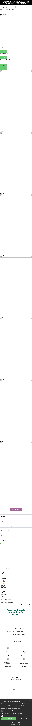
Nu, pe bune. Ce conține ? (7, 526)
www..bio (16, 641)
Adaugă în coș (16, 509)
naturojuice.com (24, 655)
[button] (3, 51)
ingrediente (4, 521)
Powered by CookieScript (16, 724)
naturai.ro (24, 666)
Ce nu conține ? (5, 530)
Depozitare (4, 540)
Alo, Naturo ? (16, 677)
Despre (3, 516)
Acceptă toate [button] (8, 718)
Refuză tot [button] (24, 718)
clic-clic (16, 688)
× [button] (30, 700)
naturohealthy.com (8, 655)
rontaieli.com (8, 666)
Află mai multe (17, 708)
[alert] (16, 712)
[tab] (16, 516)
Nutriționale (4, 535)
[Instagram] (14, 694)
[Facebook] (18, 694)
